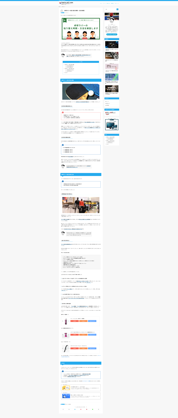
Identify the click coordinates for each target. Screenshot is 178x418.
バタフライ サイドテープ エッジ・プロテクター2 (78, 345)
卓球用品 (107, 105)
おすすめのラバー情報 (86, 381)
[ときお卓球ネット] (66, 3)
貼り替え (70, 404)
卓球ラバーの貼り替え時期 (69, 64)
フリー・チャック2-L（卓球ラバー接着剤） (77, 318)
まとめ (66, 72)
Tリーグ (107, 101)
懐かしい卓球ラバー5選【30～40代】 (77, 395)
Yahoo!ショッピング (92, 334)
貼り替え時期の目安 (70, 67)
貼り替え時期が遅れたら (70, 65)
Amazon (83, 334)
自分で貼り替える (69, 71)
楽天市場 (74, 334)
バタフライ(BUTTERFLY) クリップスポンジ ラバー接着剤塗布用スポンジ (82, 332)
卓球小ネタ (62, 12)
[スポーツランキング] (107, 112)
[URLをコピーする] (98, 409)
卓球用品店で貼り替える (70, 69)
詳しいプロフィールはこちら (111, 34)
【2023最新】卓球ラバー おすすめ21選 (77, 386)
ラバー (67, 404)
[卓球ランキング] (112, 112)
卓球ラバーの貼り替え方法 (69, 68)
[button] (63, 409)
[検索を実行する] (117, 9)
